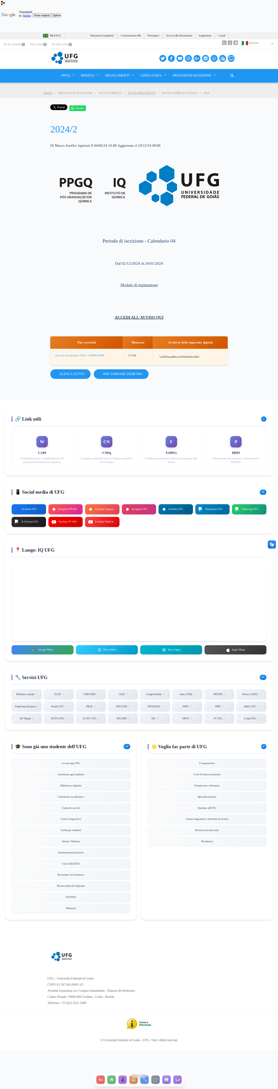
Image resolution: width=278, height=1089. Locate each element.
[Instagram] (188, 58)
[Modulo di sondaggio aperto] (232, 75)
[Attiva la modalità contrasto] (235, 42)
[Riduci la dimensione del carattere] (230, 42)
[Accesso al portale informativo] (139, 1027)
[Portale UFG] (64, 63)
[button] (66, 76)
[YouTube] (179, 58)
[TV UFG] (231, 58)
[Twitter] (162, 58)
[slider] (139, 1076)
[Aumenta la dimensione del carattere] (224, 42)
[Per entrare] (3, 4)
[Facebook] (171, 58)
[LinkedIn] (205, 58)
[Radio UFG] (222, 58)
